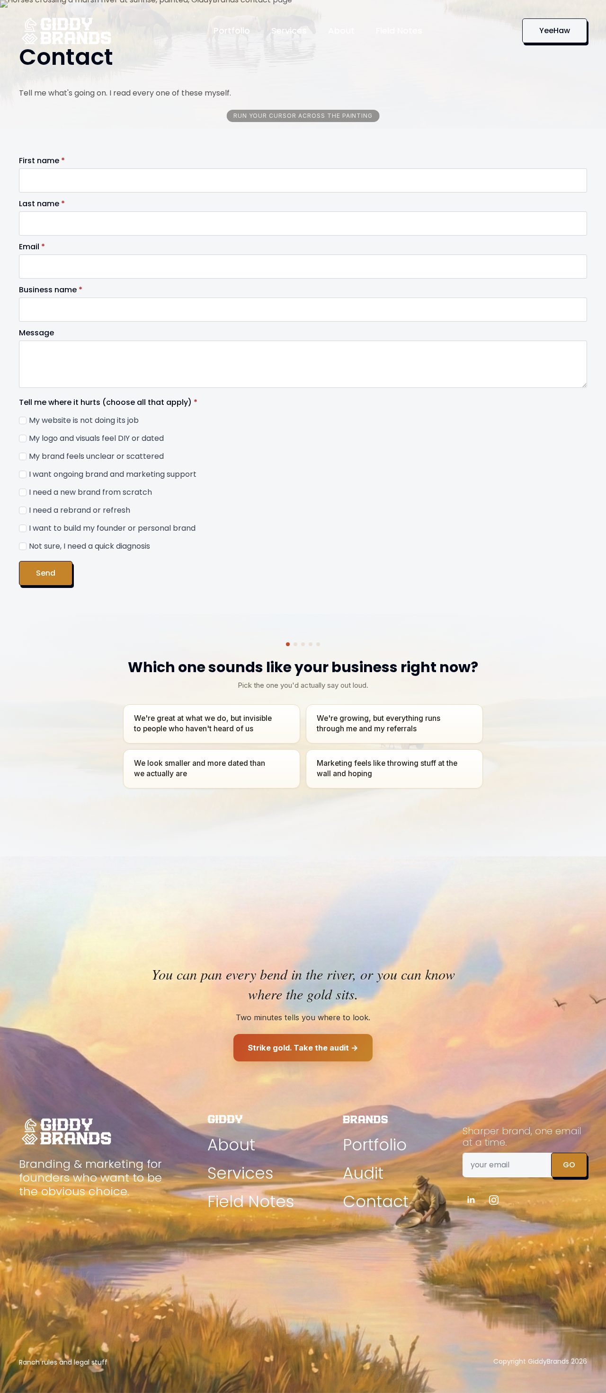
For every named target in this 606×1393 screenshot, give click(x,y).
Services (289, 30)
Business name (50, 290)
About (341, 30)
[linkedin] (471, 1200)
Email (32, 247)
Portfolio (232, 30)
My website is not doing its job (84, 420)
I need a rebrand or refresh (79, 510)
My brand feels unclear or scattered (96, 456)
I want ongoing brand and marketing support (112, 474)
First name (42, 161)
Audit (363, 1173)
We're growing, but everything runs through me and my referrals (378, 723)
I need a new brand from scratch (90, 492)
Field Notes (399, 30)
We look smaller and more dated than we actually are (199, 768)
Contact (376, 1201)
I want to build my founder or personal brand (112, 528)
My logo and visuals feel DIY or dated (96, 438)
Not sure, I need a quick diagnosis (89, 546)
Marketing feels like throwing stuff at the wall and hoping (387, 768)
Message (36, 333)
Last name (42, 204)
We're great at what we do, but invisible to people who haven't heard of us (203, 723)
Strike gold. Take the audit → (303, 1047)
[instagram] (493, 1200)
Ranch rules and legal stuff (63, 1362)
